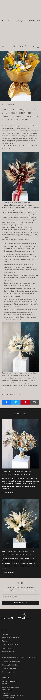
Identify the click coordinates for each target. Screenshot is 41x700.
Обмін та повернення (9, 668)
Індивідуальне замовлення (11, 637)
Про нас (4, 641)
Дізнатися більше (8, 492)
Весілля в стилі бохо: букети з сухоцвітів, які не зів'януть (18, 553)
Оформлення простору (10, 644)
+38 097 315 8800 (34, 21)
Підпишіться (20, 603)
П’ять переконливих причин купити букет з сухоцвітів (16, 473)
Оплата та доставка (9, 672)
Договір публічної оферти (10, 665)
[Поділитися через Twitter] (15, 402)
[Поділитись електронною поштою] (34, 402)
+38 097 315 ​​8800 (7, 689)
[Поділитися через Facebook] (6, 402)
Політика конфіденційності (11, 661)
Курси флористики (8, 651)
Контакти (5, 634)
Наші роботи (6, 648)
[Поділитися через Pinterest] (25, 402)
